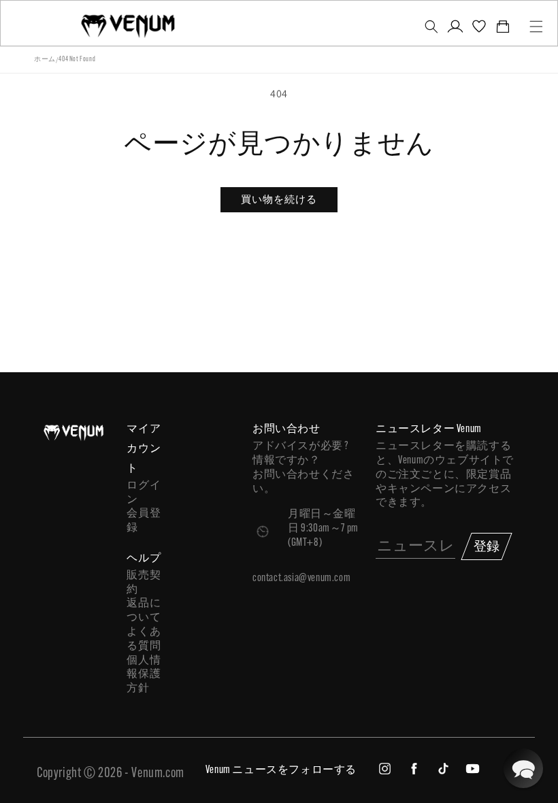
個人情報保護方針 (144, 675)
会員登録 (144, 521)
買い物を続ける (279, 199)
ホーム (45, 59)
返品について (144, 610)
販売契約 (144, 582)
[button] (431, 27)
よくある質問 (144, 639)
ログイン (144, 493)
